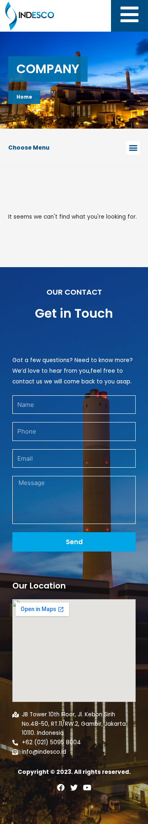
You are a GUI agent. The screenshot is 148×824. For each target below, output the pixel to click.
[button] (133, 148)
